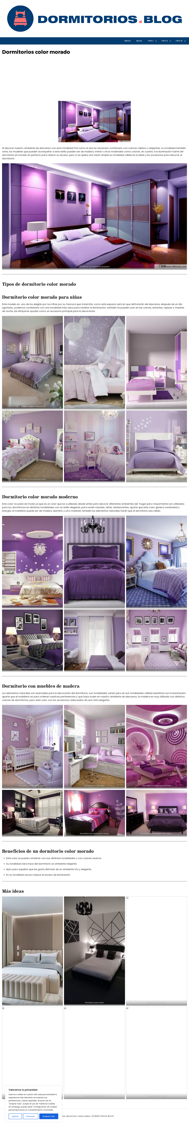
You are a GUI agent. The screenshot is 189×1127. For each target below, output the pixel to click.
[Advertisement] (94, 82)
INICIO (127, 40)
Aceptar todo (49, 1116)
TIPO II (164, 40)
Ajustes (15, 1116)
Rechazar (30, 1116)
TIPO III (178, 40)
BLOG (139, 40)
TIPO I (151, 40)
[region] (33, 1104)
